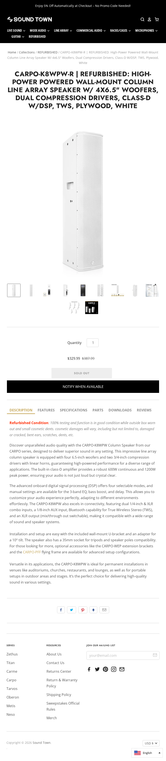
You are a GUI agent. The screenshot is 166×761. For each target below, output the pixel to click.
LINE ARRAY (61, 30)
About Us (54, 654)
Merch (51, 718)
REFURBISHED (37, 36)
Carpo (11, 680)
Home (12, 52)
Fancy (93, 609)
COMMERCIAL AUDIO (90, 30)
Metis (10, 705)
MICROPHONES (145, 30)
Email (104, 609)
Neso (10, 714)
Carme (11, 671)
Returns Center (58, 671)
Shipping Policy (58, 694)
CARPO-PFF (32, 552)
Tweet (71, 609)
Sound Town (42, 743)
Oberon (12, 697)
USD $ (149, 743)
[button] (147, 753)
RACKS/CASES (119, 30)
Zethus (12, 654)
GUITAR (16, 36)
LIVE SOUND (14, 30)
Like (61, 609)
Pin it (82, 609)
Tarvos (12, 688)
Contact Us (55, 662)
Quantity (74, 342)
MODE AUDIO (38, 30)
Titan (10, 662)
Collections (27, 52)
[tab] (21, 410)
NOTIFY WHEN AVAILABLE (83, 386)
